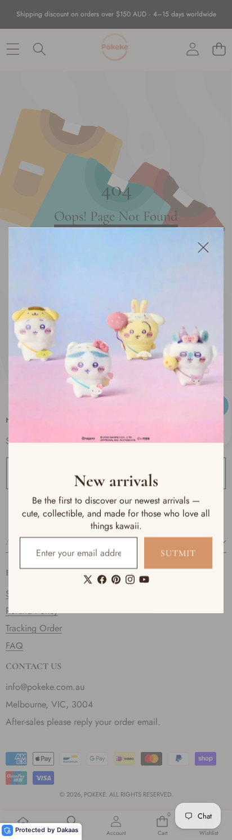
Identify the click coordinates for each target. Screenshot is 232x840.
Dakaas (67, 830)
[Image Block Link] (116, 335)
